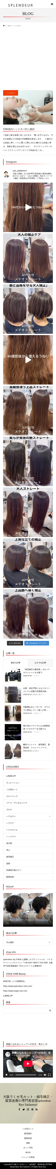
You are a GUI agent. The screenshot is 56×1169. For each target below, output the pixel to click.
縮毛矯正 (10, 856)
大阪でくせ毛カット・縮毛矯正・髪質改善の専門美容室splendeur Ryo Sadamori (28, 1100)
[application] (28, 1064)
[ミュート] (45, 1075)
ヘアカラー (11, 816)
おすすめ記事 (40, 662)
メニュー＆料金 (28, 1157)
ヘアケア (10, 823)
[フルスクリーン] (49, 1075)
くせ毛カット (13, 789)
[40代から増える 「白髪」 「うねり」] (28, 207)
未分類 (9, 843)
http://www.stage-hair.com (15, 990)
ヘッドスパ (11, 836)
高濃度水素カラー (13, 870)
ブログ (9, 809)
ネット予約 (28, 1147)
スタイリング (12, 796)
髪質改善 (10, 877)
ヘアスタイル (12, 829)
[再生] (6, 1075)
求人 (8, 850)
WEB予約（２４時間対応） (14, 981)
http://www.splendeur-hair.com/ (17, 986)
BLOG (28, 1152)
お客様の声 (11, 776)
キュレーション (13, 782)
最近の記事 (15, 662)
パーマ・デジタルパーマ (16, 802)
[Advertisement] (28, 58)
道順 (8, 863)
